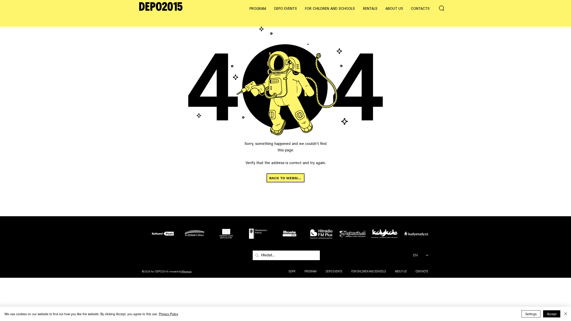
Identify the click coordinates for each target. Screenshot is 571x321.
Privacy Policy (168, 314)
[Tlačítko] (164, 233)
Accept (552, 314)
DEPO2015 (161, 7)
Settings (531, 314)
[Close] (565, 313)
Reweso (187, 271)
